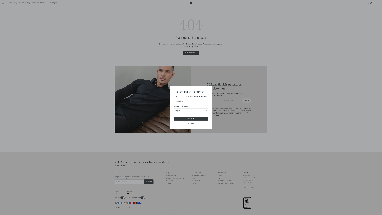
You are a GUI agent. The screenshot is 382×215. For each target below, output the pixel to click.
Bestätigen (191, 118)
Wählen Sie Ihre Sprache (181, 106)
